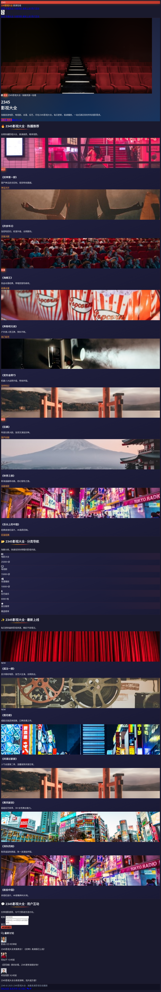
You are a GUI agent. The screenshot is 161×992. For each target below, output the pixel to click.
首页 (3, 8)
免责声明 (14, 988)
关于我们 (22, 988)
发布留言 (7, 927)
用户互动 (35, 8)
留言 (3, 924)
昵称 (3, 917)
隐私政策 (5, 988)
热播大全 (10, 8)
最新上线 (27, 8)
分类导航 (18, 8)
